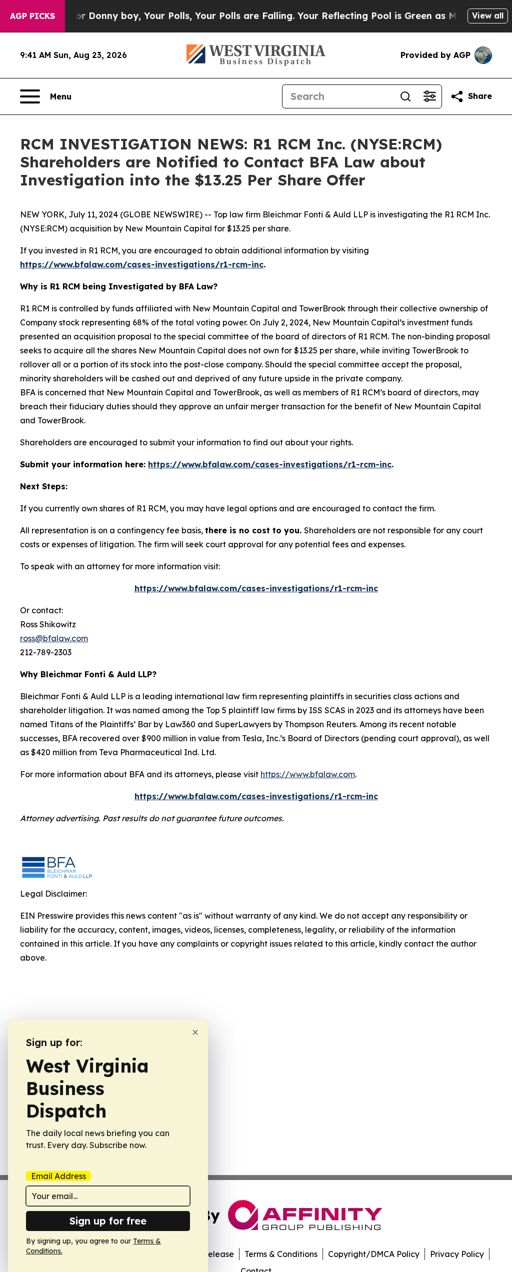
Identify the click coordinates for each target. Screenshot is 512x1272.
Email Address (58, 1176)
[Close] (195, 1032)
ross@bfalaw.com (54, 638)
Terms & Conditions (281, 1254)
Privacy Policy (457, 1254)
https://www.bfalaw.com (307, 774)
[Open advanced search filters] (430, 96)
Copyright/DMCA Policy (374, 1254)
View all (488, 15)
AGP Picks (32, 16)
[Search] (406, 96)
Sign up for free (108, 1221)
